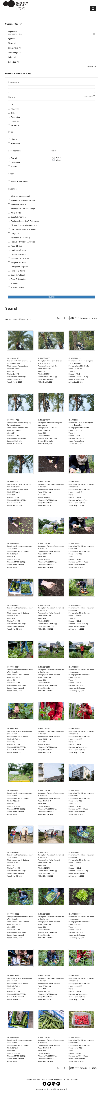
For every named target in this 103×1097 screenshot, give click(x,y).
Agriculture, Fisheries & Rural (23, 200)
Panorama (15, 143)
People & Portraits (18, 262)
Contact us (58, 1079)
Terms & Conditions (70, 1079)
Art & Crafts (16, 213)
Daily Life (15, 233)
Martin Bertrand (48, 503)
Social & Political (18, 275)
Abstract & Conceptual (20, 196)
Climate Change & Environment (24, 225)
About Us (28, 1079)
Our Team (36, 1079)
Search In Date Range (19, 181)
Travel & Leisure (17, 287)
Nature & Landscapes (20, 258)
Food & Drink (16, 246)
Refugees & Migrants (19, 267)
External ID (15, 125)
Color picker (58, 158)
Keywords (15, 109)
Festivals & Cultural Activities (23, 242)
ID (12, 105)
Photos (14, 139)
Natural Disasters (18, 254)
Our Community (47, 1079)
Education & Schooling (20, 238)
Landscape (15, 162)
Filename (15, 121)
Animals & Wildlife (18, 204)
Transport (15, 283)
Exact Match (88, 96)
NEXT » (94, 318)
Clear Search (91, 67)
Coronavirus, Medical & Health (23, 229)
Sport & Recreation (19, 279)
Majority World (41, 1089)
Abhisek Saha (17, 379)
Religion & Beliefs (18, 271)
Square (14, 166)
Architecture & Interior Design (23, 209)
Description (15, 117)
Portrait (14, 158)
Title (12, 113)
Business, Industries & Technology (25, 221)
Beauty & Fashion (18, 217)
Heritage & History (18, 250)
